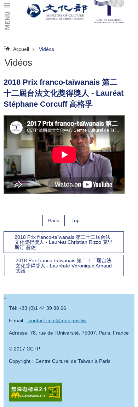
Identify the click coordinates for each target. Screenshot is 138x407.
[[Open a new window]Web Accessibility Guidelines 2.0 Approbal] (35, 392)
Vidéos (46, 49)
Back (53, 220)
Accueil (21, 49)
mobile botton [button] (7, 16)
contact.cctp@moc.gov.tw (57, 320)
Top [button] (75, 220)
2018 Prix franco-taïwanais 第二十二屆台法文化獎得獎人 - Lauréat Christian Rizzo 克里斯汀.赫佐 (64, 242)
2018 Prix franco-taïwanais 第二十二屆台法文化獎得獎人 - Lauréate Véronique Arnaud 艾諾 (64, 265)
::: (6, 47)
